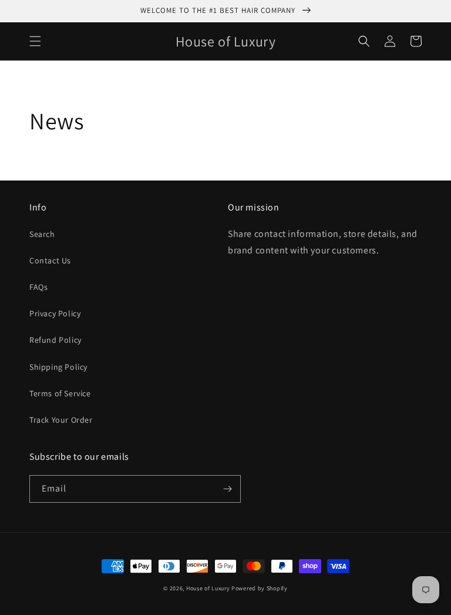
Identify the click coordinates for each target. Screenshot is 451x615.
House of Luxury (208, 588)
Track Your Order (61, 420)
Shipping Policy (58, 367)
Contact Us (50, 260)
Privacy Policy (54, 313)
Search (42, 234)
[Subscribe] (227, 489)
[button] (35, 41)
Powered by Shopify (259, 588)
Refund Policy (55, 340)
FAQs (38, 287)
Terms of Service (60, 393)
